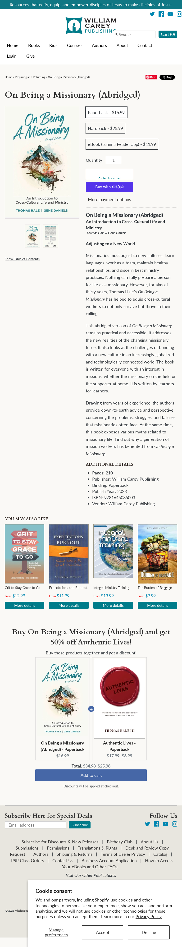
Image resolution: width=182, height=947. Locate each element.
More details (24, 605)
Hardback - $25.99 (105, 128)
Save (153, 77)
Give (30, 56)
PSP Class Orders (27, 860)
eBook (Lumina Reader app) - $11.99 (122, 144)
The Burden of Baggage (155, 588)
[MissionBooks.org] (91, 26)
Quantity (94, 160)
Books (34, 45)
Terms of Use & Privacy (123, 854)
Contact (144, 45)
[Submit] (116, 34)
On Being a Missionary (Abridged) (69, 77)
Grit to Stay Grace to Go (22, 588)
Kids (53, 45)
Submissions (27, 847)
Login (12, 56)
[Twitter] (152, 14)
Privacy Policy (149, 916)
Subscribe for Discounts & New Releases (60, 841)
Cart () (168, 34)
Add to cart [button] (91, 776)
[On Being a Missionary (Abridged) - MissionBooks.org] (32, 236)
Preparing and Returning (30, 77)
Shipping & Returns (74, 854)
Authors (99, 45)
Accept (102, 932)
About (122, 45)
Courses (74, 45)
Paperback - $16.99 (106, 112)
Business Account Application (109, 860)
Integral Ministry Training (111, 588)
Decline (149, 932)
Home (12, 45)
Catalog (160, 854)
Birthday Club (119, 841)
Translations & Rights (97, 847)
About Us (149, 841)
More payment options (109, 199)
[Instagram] (174, 824)
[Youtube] (170, 14)
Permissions (58, 847)
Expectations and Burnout (68, 588)
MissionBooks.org (25, 910)
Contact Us (62, 860)
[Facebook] (161, 14)
